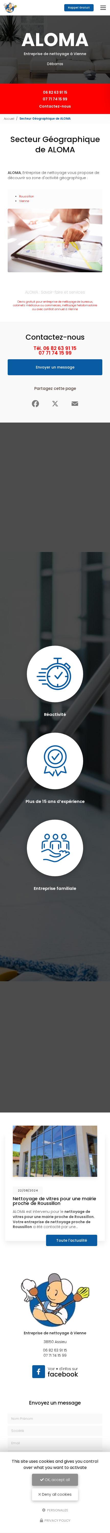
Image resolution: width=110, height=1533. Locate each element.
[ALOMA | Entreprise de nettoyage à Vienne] (10, 8)
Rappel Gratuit (79, 8)
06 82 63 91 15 (55, 92)
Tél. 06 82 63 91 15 (55, 348)
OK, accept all (57, 1479)
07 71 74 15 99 (55, 99)
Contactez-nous (55, 106)
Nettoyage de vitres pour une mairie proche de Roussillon (54, 1200)
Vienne (24, 201)
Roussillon (26, 196)
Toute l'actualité (71, 1240)
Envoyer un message (55, 367)
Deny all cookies (56, 1494)
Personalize (57, 1510)
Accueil (9, 119)
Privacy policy (57, 1520)
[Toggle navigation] (103, 8)
